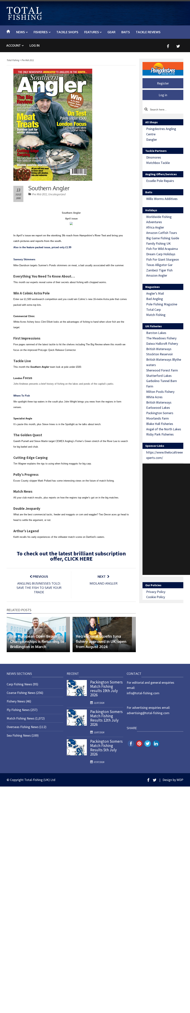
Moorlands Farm (157, 418)
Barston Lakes (156, 333)
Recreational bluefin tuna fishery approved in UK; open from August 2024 (101, 641)
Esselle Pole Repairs (160, 181)
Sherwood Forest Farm (162, 370)
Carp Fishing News (19, 684)
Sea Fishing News (19, 735)
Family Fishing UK (158, 243)
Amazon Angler (156, 275)
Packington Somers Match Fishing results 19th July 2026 (106, 688)
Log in (35, 45)
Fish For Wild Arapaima (162, 249)
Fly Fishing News (18, 710)
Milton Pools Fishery (160, 391)
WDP (180, 780)
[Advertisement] (166, 519)
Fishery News (16, 701)
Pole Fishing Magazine (161, 304)
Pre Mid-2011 (39, 194)
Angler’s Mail (155, 293)
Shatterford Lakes (159, 375)
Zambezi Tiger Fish (159, 270)
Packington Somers (159, 413)
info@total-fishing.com (143, 693)
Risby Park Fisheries (160, 434)
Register (163, 83)
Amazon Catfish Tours (161, 233)
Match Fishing (156, 315)
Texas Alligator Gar (159, 265)
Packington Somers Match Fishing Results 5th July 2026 (106, 748)
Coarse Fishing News (21, 693)
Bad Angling (154, 299)
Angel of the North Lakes (163, 429)
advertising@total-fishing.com (148, 713)
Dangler (151, 139)
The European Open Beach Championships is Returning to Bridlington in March (37, 641)
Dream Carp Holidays (160, 254)
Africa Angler (155, 227)
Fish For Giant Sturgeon (162, 259)
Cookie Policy (155, 597)
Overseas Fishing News (23, 727)
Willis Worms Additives (162, 199)
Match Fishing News (21, 718)
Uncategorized (56, 194)
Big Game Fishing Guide (162, 238)
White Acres (154, 397)
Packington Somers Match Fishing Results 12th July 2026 (106, 718)
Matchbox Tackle (158, 163)
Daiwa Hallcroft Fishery (162, 343)
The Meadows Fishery (161, 338)
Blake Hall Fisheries (159, 424)
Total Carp (153, 309)
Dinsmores (153, 157)
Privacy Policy (155, 592)
